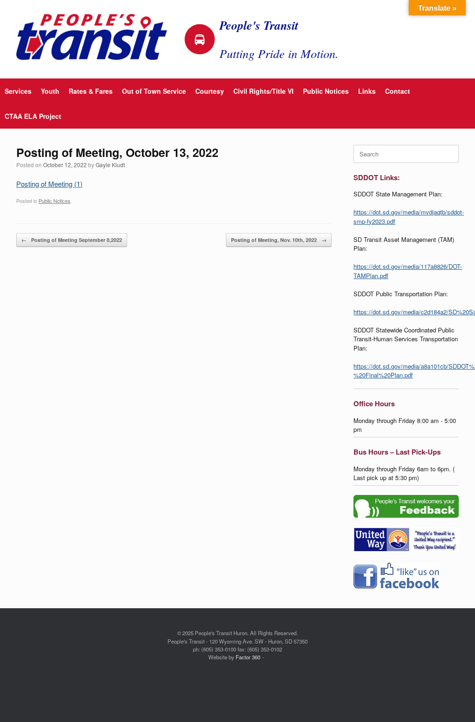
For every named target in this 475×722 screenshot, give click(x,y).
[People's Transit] (91, 37)
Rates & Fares (91, 91)
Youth (50, 91)
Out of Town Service (154, 91)
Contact (397, 91)
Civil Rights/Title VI (263, 91)
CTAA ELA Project (33, 116)
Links (367, 91)
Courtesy (209, 91)
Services (18, 91)
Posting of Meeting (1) (49, 184)
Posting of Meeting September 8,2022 (71, 239)
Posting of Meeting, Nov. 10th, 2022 (279, 239)
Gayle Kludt (110, 165)
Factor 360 (248, 657)
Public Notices (326, 91)
